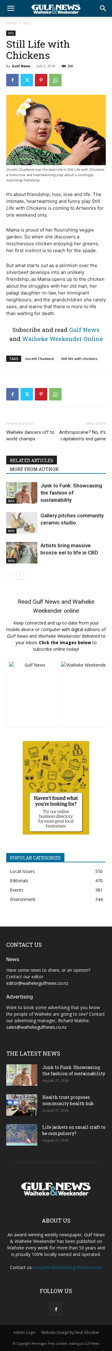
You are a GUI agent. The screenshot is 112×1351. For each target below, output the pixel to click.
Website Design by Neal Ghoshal (70, 1332)
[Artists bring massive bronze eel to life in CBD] (21, 552)
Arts (26, 23)
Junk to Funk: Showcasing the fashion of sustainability (71, 492)
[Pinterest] (41, 80)
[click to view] (32, 693)
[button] (11, 8)
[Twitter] (27, 80)
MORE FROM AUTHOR (34, 469)
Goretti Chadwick (39, 358)
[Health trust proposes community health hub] (21, 1105)
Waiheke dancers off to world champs (30, 435)
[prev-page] (10, 576)
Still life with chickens (79, 358)
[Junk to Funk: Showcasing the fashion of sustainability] (21, 493)
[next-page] (20, 576)
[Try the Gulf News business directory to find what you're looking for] (56, 788)
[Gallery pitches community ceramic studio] (21, 523)
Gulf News (21, 66)
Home (11, 23)
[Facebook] (12, 80)
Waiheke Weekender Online (62, 339)
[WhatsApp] (55, 80)
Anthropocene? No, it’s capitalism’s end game (82, 435)
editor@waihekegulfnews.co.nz (37, 983)
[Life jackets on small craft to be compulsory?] (21, 1135)
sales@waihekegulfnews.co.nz (36, 1027)
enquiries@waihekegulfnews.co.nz (68, 1267)
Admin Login (24, 1332)
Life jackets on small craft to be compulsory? (73, 1130)
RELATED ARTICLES (31, 460)
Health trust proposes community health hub (68, 1100)
